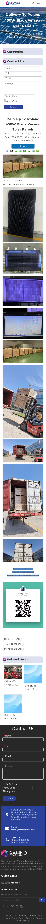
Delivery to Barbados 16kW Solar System (12, 717)
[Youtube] (17, 906)
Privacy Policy (18, 918)
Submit (13, 107)
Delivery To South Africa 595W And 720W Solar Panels (31, 688)
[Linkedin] (8, 906)
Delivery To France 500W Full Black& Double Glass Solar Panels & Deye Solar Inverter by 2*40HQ (11, 683)
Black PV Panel (12, 639)
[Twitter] (12, 906)
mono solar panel (13, 649)
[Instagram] (22, 906)
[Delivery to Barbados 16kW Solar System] (13, 704)
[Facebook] (3, 906)
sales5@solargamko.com (23, 830)
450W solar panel (13, 644)
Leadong (24, 921)
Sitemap (30, 918)
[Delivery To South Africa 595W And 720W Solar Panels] (33, 674)
